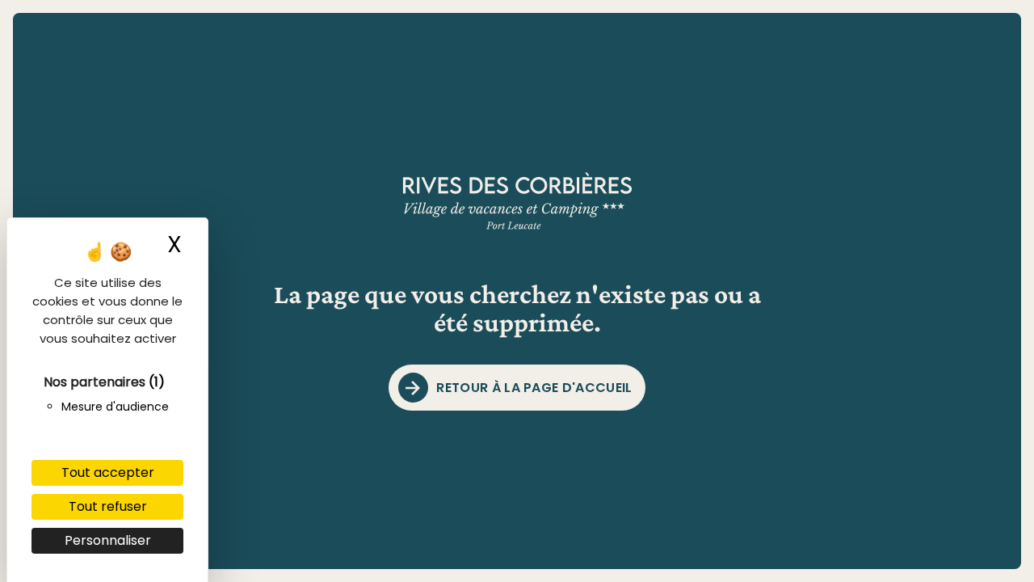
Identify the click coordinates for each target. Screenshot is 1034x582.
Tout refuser (108, 506)
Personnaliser (108, 540)
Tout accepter (107, 472)
